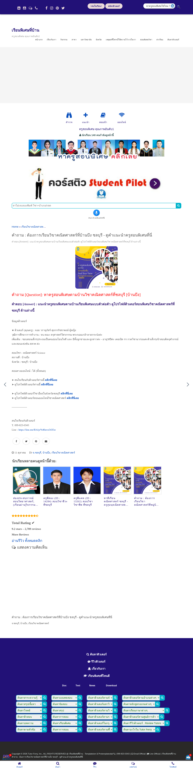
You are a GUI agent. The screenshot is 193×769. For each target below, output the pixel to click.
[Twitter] (63, 8)
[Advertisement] (96, 75)
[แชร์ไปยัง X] (26, 441)
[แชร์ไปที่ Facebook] (16, 441)
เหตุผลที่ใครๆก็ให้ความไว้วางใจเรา (121, 39)
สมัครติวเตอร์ (114, 6)
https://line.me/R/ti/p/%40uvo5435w (37, 429)
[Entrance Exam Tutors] (103, 115)
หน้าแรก (39, 39)
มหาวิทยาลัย (86, 39)
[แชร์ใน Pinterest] (36, 441)
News (92, 685)
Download (111, 685)
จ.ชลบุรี (37, 452)
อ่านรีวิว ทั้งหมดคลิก (27, 541)
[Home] (18, 8)
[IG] (51, 8)
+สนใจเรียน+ (96, 6)
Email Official (139, 754)
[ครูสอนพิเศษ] (96, 162)
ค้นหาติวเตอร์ (173, 39)
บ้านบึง (46, 452)
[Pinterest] (57, 8)
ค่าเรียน (159, 39)
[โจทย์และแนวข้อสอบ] (188, 757)
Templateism (90, 754)
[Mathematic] (86, 115)
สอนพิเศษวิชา (146, 39)
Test (78, 685)
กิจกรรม (63, 39)
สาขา (74, 39)
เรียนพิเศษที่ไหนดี (98, 675)
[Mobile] (36, 8)
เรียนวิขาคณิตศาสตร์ (33, 226)
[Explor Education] (69, 115)
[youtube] (24, 8)
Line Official (155, 754)
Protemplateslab (105, 754)
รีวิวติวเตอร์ (97, 661)
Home (15, 226)
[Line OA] (30, 8)
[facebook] (46, 8)
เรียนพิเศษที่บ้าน (25, 30)
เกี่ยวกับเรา (51, 39)
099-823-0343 (123, 754)
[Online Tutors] (122, 115)
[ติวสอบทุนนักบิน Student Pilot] (96, 199)
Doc (64, 685)
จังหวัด (99, 39)
